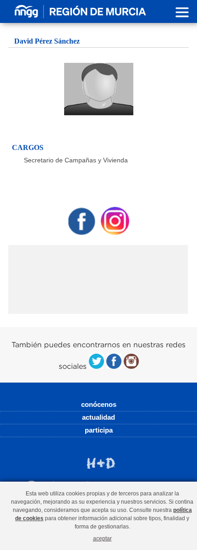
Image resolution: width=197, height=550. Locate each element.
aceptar (102, 538)
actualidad (98, 417)
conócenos (98, 404)
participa (99, 430)
